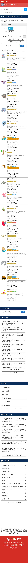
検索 (25, 9)
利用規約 (20, 542)
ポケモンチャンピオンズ (7, 477)
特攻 (18, 39)
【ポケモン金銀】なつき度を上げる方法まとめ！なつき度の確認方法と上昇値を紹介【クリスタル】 (12, 335)
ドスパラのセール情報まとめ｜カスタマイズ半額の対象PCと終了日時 (13, 425)
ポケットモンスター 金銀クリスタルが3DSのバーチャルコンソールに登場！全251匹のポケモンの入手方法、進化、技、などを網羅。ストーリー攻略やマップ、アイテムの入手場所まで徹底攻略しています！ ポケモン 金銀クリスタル (14, 531)
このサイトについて (8, 542)
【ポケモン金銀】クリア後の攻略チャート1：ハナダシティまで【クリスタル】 (12, 368)
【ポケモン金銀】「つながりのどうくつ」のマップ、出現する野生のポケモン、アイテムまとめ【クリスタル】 (12, 323)
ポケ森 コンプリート (7, 499)
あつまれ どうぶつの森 (7, 489)
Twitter (22, 545)
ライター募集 (5, 545)
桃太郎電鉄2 (5, 495)
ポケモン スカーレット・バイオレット (11, 483)
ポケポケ (4, 480)
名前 (20, 41)
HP (24, 36)
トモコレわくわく (6, 471)
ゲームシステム (6, 398)
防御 (14, 39)
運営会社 (21, 544)
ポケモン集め (5, 405)
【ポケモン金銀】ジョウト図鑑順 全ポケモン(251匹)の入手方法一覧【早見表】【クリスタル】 (12, 329)
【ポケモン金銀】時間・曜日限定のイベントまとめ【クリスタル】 (12, 341)
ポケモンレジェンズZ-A (7, 474)
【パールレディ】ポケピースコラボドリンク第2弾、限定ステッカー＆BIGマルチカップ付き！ (13, 431)
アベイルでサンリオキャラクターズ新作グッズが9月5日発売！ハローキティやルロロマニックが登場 (13, 420)
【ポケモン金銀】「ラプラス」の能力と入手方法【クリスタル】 (12, 350)
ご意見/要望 (15, 542)
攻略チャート (6, 387)
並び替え (5, 36)
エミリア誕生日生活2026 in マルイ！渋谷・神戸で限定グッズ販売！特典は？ (13, 450)
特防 (22, 39)
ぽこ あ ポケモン (6, 468)
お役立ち (5, 394)
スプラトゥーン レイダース (8, 465)
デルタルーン (5, 492)
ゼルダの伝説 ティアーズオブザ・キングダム (12, 486)
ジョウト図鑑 (12, 36)
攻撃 (10, 39)
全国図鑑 (19, 36)
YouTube (12, 547)
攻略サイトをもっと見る (13, 502)
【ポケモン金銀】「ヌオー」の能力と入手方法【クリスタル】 (12, 345)
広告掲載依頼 (11, 545)
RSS (16, 547)
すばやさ (11, 41)
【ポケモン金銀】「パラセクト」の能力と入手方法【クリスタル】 (12, 354)
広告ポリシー (16, 544)
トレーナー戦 (5, 401)
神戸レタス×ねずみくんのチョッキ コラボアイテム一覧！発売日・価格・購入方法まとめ (13, 443)
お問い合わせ (17, 545)
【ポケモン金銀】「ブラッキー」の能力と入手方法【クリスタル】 (12, 363)
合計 (16, 41)
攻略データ (5, 391)
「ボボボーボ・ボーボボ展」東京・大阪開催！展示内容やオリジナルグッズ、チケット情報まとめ (13, 437)
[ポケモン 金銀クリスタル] (13, 6)
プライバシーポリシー (7, 544)
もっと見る (12, 372)
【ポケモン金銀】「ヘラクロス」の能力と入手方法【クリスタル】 (12, 359)
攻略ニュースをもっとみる (13, 455)
